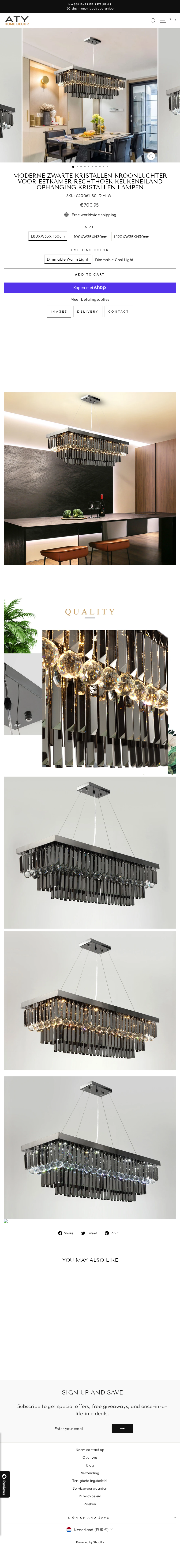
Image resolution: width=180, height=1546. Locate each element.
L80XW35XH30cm (48, 236)
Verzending (90, 1473)
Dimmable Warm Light (67, 259)
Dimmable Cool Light (114, 259)
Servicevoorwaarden (90, 1488)
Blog (90, 1465)
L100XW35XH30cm (89, 236)
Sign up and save (89, 1517)
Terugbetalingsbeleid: (90, 1480)
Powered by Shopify (90, 1542)
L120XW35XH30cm (131, 236)
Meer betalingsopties (90, 299)
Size (90, 227)
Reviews (4, 1487)
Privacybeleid (90, 1496)
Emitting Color (90, 250)
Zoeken (90, 1504)
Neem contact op (90, 1449)
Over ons (89, 1457)
